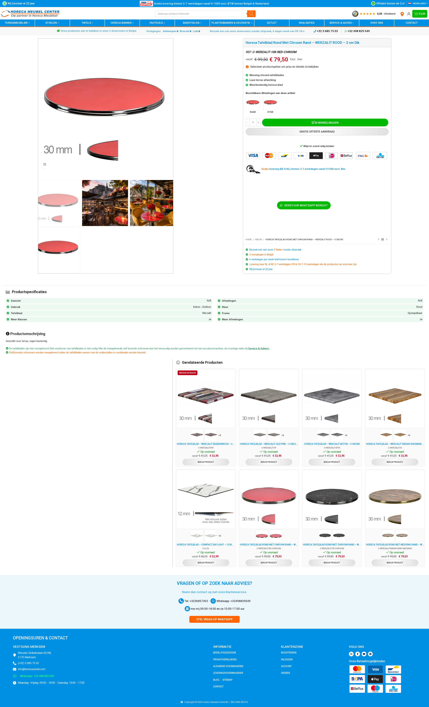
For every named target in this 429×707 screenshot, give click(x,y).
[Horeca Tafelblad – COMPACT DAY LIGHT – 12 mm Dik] (206, 499)
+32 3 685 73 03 (327, 31)
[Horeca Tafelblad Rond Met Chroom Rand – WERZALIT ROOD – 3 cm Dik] (269, 499)
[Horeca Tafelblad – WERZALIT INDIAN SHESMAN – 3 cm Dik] (395, 399)
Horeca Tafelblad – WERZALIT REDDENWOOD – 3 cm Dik (206, 444)
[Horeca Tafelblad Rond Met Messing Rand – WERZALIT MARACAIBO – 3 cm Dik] (395, 499)
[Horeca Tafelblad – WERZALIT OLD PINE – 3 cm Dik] (269, 399)
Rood (419, 306)
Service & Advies (258, 348)
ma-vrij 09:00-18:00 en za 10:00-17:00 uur (217, 608)
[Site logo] (30, 13)
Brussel (185, 31)
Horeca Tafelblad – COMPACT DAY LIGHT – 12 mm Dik (206, 544)
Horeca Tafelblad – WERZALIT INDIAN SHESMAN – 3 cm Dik (395, 444)
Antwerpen (170, 31)
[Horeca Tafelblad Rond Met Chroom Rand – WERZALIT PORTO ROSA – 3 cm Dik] (332, 499)
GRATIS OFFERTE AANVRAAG (317, 131)
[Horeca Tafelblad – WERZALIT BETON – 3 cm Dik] (332, 399)
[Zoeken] (251, 13)
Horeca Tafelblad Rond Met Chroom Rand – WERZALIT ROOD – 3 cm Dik (269, 544)
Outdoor (206, 306)
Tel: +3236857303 (196, 601)
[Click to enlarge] (45, 164)
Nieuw (258, 239)
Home (249, 239)
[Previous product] (379, 240)
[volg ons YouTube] (364, 654)
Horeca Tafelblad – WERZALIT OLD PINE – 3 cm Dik (269, 444)
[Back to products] (383, 240)
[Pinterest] (370, 654)
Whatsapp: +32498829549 (233, 601)
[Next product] (387, 240)
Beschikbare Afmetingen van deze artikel (270, 93)
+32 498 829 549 (358, 31)
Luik (196, 31)
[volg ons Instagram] (351, 654)
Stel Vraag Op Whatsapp (214, 619)
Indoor (196, 306)
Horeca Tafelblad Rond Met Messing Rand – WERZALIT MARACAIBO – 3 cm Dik (395, 544)
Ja (209, 319)
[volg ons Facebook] (357, 654)
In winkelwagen (327, 122)
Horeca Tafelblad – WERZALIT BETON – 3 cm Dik (332, 444)
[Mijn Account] (409, 13)
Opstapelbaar (415, 313)
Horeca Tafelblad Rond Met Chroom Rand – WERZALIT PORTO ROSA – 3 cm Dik (332, 544)
